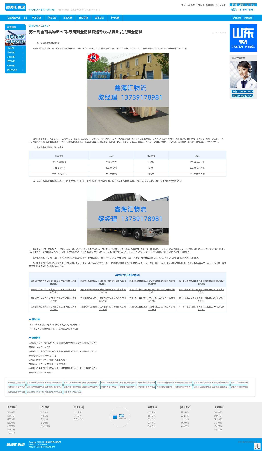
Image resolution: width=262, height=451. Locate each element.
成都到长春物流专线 (128, 387)
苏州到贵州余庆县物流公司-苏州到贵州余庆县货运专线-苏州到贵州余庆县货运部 (63, 343)
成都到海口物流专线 (72, 392)
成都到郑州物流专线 (239, 387)
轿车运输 (11, 65)
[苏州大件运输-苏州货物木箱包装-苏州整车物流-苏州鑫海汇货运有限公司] (15, 7)
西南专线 (152, 407)
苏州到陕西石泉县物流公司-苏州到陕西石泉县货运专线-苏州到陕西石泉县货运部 (63, 351)
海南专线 (218, 429)
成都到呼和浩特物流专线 (221, 387)
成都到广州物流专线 (239, 382)
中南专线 (218, 407)
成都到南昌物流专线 (183, 382)
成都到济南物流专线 (146, 382)
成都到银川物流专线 (72, 387)
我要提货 (248, 18)
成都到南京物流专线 (128, 382)
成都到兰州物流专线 (53, 387)
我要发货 (237, 18)
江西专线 (44, 26)
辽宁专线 (77, 412)
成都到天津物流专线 (35, 382)
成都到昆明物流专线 (202, 382)
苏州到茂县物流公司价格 (39, 347)
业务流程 (11, 52)
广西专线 (218, 426)
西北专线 (185, 407)
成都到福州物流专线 (90, 382)
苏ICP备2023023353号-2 (247, 442)
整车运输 (200, 5)
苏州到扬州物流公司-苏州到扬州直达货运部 (47, 364)
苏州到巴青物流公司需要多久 (41, 372)
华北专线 (45, 407)
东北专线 (78, 407)
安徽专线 (11, 416)
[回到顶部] (257, 446)
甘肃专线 (185, 412)
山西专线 (44, 423)
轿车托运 (210, 5)
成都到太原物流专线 (202, 387)
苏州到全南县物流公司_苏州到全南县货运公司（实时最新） (55, 324)
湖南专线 (218, 416)
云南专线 (151, 423)
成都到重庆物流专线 (72, 382)
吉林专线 (77, 416)
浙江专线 (11, 412)
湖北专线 (218, 419)
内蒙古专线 (45, 426)
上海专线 (11, 433)
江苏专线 (11, 429)
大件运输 (191, 5)
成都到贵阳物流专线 (16, 387)
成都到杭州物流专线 (109, 382)
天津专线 (44, 416)
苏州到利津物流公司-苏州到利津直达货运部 (47, 360)
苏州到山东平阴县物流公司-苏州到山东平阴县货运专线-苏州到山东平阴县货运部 (63, 368)
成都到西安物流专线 (35, 387)
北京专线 (44, 412)
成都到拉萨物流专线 (220, 382)
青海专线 (185, 416)
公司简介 (11, 48)
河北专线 (44, 419)
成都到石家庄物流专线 (184, 387)
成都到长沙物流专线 (16, 392)
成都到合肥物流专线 (165, 382)
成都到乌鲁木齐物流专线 (110, 387)
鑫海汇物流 (34, 26)
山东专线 (11, 426)
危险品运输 (220, 5)
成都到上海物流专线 (53, 382)
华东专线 (11, 407)
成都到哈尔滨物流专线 (165, 387)
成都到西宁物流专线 (90, 387)
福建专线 (11, 419)
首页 (183, 5)
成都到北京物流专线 (16, 382)
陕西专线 (185, 426)
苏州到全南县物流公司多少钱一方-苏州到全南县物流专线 (54, 329)
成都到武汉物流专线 (35, 392)
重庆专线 (151, 412)
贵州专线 (151, 419)
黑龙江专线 (78, 419)
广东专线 (218, 423)
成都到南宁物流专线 (53, 392)
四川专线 (151, 416)
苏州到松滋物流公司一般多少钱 (42, 355)
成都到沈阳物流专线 (146, 387)
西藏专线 (151, 426)
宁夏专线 (185, 419)
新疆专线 (185, 423)
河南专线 (218, 412)
